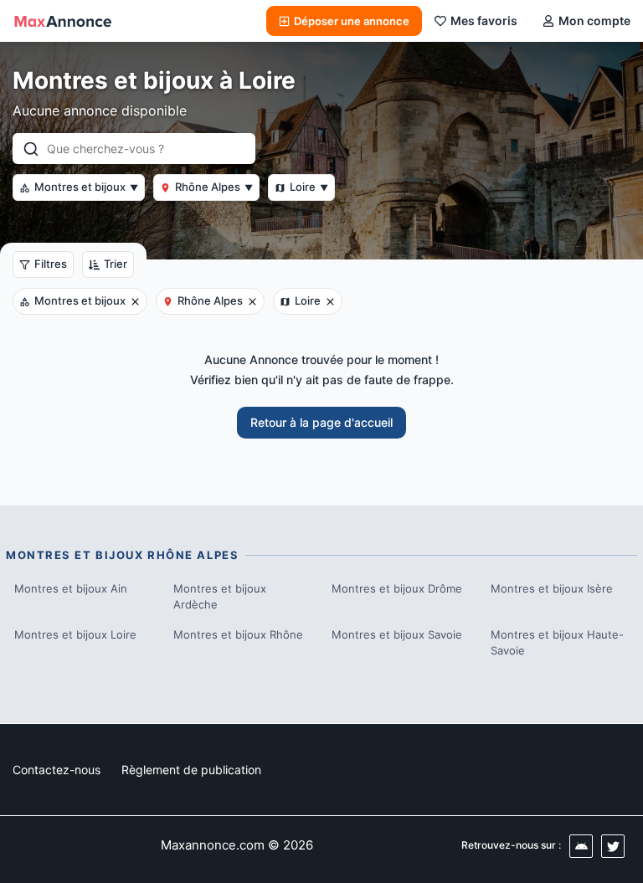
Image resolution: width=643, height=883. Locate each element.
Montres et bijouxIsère (552, 588)
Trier (115, 263)
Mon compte (594, 20)
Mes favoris (483, 20)
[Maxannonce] (63, 21)
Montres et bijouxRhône (238, 634)
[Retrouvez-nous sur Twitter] (613, 846)
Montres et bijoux (86, 186)
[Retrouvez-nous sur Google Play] (581, 846)
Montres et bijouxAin (70, 588)
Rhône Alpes (214, 186)
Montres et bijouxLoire (75, 634)
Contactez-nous (56, 769)
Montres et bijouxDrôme (397, 588)
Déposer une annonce (351, 21)
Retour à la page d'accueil (321, 422)
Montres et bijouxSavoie (397, 634)
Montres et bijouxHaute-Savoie (557, 643)
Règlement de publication (191, 769)
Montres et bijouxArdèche (219, 597)
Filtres (50, 263)
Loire (309, 186)
